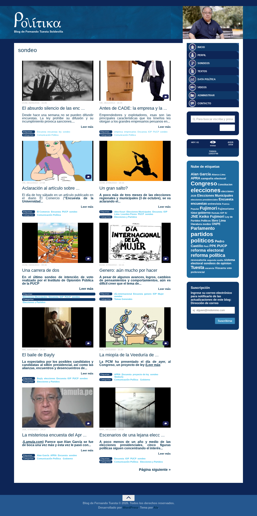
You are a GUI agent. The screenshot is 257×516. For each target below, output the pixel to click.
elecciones (49, 378)
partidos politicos (202, 237)
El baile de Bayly (38, 354)
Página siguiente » (155, 470)
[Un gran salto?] (135, 161)
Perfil (202, 55)
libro (215, 220)
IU (226, 213)
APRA (117, 374)
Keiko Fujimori (211, 216)
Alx (156, 507)
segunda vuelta (215, 260)
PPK (212, 246)
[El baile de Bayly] (57, 327)
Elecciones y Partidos (48, 381)
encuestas (199, 203)
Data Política (207, 79)
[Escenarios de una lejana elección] (135, 407)
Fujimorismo (226, 208)
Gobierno (145, 379)
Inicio (201, 47)
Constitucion (225, 184)
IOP (69, 378)
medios (207, 224)
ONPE (216, 224)
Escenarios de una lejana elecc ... (132, 434)
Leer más (87, 126)
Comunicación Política (126, 379)
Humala (215, 213)
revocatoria (198, 260)
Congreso (204, 183)
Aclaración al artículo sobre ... (51, 188)
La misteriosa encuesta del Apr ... (54, 434)
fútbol (194, 213)
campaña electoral (213, 178)
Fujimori (208, 208)
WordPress (130, 507)
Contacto (204, 103)
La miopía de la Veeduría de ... (129, 354)
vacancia (209, 268)
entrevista (214, 203)
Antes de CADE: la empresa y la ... (133, 108)
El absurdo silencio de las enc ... (53, 108)
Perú (206, 246)
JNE (194, 216)
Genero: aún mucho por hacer (128, 270)
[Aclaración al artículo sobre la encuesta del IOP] (57, 161)
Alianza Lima (218, 174)
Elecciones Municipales (215, 195)
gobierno (204, 212)
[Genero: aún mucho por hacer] (135, 243)
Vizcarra (220, 268)
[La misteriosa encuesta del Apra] (57, 407)
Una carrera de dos (40, 270)
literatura (196, 224)
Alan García (43, 455)
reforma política (208, 255)
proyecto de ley (141, 374)
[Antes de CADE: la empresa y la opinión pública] (135, 81)
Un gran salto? (113, 188)
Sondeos (204, 63)
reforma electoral (207, 250)
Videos (202, 87)
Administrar (206, 95)
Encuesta (61, 378)
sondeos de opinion (217, 263)
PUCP (75, 378)
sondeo (84, 378)
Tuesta (197, 267)
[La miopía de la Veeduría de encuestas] (135, 327)
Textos (202, 71)
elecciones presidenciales (204, 199)
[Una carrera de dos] (57, 243)
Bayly (40, 378)
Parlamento (203, 228)
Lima (222, 220)
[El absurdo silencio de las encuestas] (57, 81)
